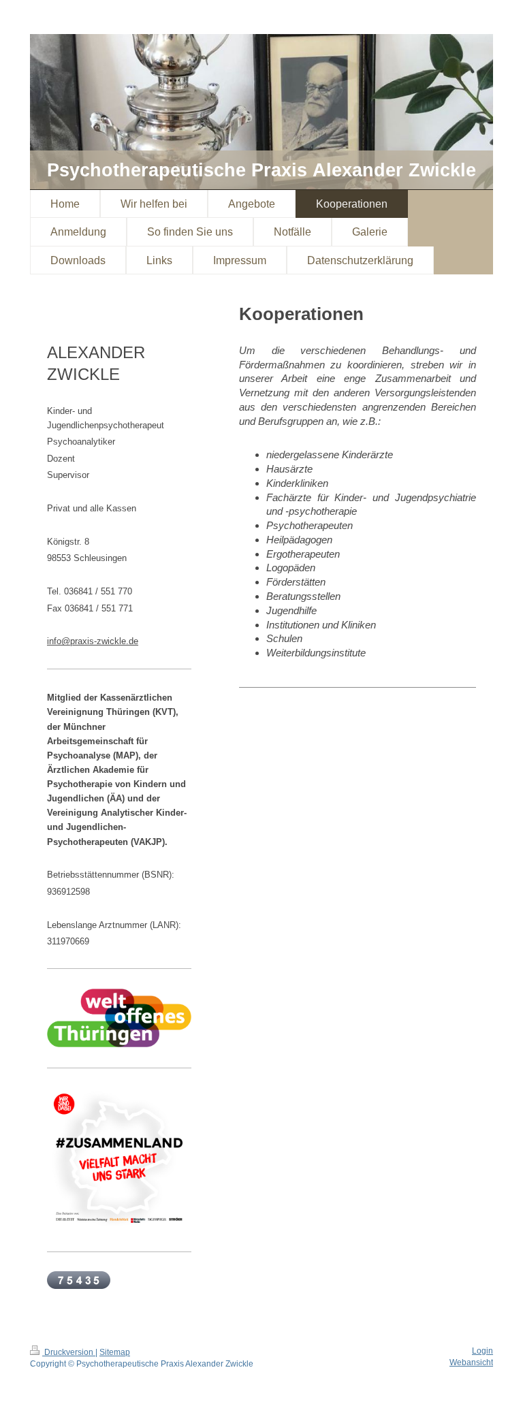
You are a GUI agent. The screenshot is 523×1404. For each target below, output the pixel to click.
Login (482, 1351)
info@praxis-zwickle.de (92, 641)
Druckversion (68, 1352)
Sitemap (114, 1352)
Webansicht (471, 1362)
